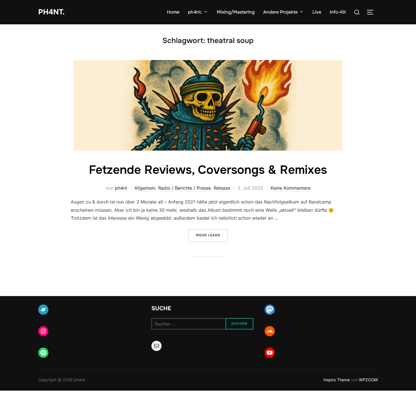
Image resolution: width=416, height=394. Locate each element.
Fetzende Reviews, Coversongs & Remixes (208, 169)
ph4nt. (51, 12)
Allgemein (144, 188)
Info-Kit (338, 12)
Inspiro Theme (336, 379)
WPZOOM (368, 379)
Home (173, 12)
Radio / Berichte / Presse (184, 188)
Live (316, 12)
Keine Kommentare (290, 188)
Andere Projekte (280, 12)
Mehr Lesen (212, 235)
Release (222, 188)
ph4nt (121, 188)
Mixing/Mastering (236, 12)
